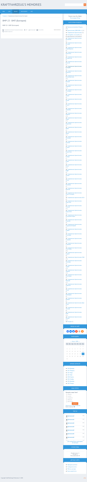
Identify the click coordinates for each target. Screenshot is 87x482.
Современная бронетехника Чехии (74, 289)
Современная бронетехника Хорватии (74, 284)
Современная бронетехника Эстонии (74, 308)
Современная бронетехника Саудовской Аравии (74, 225)
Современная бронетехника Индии (74, 118)
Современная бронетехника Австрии (74, 43)
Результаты (69, 405)
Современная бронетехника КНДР (74, 170)
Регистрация (73, 18)
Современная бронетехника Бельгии (74, 62)
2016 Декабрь (70, 368)
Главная (5, 16)
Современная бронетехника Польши (74, 206)
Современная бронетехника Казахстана (74, 151)
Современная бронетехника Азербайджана (74, 48)
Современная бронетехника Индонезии (74, 123)
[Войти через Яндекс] (76, 331)
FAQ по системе (71, 469)
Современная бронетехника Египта (74, 104)
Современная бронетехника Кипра (74, 160)
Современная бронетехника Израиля (74, 114)
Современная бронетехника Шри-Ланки (75, 303)
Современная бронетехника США (75, 257)
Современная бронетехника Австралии (74, 39)
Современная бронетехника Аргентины (74, 53)
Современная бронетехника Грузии (74, 99)
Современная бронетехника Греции (74, 95)
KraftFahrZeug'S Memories (21, 5)
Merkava (70, 399)
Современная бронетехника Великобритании (74, 76)
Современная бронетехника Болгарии (13, 30)
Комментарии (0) (8, 31)
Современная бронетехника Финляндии (74, 275)
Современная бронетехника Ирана (74, 132)
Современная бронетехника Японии (74, 317)
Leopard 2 (70, 398)
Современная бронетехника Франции (74, 280)
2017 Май (69, 375)
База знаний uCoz (72, 471)
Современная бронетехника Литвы (74, 179)
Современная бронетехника (74, 32)
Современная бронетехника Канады (74, 156)
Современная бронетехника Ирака (74, 128)
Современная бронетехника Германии (74, 85)
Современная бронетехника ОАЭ (75, 197)
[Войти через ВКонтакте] (70, 331)
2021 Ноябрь (70, 379)
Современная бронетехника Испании (74, 142)
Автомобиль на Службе (73, 34)
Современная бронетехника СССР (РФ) (74, 248)
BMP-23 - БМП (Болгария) (14, 20)
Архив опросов (76, 405)
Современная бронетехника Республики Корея (74, 215)
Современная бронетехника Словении (74, 244)
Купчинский (32, 30)
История (69, 321)
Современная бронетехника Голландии (74, 90)
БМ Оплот (70, 401)
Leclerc (69, 396)
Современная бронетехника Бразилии (74, 71)
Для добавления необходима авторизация (75, 442)
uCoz (85, 478)
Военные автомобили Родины (75, 27)
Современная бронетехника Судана (74, 253)
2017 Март (70, 372)
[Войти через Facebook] (73, 331)
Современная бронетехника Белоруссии (74, 57)
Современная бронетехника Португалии (74, 211)
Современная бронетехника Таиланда (74, 261)
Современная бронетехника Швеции (74, 299)
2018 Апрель (70, 377)
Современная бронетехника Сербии (74, 229)
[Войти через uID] (67, 331)
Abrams (70, 394)
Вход (78, 18)
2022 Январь (70, 383)
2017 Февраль (71, 370)
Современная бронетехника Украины (74, 270)
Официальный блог (72, 464)
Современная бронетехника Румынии (74, 220)
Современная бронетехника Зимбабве (74, 109)
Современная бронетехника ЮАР (74, 313)
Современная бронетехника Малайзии (74, 184)
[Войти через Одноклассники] (82, 331)
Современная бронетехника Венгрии (74, 81)
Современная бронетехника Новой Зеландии (74, 193)
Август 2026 (75, 341)
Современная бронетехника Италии (74, 146)
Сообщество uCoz (72, 467)
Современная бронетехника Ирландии (74, 137)
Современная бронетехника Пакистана (74, 201)
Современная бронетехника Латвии (74, 174)
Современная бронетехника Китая (74, 165)
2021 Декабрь (70, 381)
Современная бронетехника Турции (74, 266)
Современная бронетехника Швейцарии (74, 294)
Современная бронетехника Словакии (74, 239)
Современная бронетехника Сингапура (74, 234)
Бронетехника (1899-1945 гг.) (74, 30)
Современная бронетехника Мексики (74, 189)
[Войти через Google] (79, 331)
